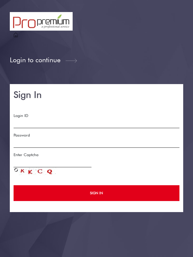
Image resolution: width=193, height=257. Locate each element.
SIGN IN (96, 193)
